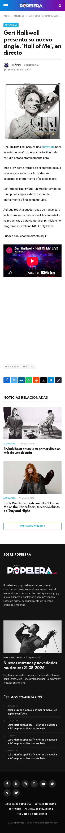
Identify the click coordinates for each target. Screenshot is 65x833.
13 (29, 70)
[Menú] (5, 6)
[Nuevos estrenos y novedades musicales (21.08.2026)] (32, 636)
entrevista (48, 147)
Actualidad (11, 25)
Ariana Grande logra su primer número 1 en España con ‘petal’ (32, 712)
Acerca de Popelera (18, 804)
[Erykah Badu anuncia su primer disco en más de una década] (32, 423)
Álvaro (18, 65)
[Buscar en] (60, 6)
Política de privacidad (38, 809)
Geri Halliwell (12, 366)
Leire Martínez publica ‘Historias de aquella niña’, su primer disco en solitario (32, 727)
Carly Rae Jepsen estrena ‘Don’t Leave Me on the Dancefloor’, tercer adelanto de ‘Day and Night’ (31, 507)
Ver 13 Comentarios (32, 526)
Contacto (14, 809)
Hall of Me (28, 366)
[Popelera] (32, 5)
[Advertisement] (32, 320)
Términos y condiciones (32, 814)
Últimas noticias (45, 804)
